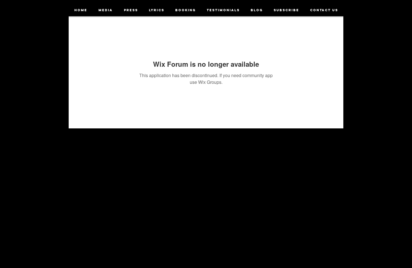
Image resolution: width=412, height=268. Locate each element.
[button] (105, 10)
